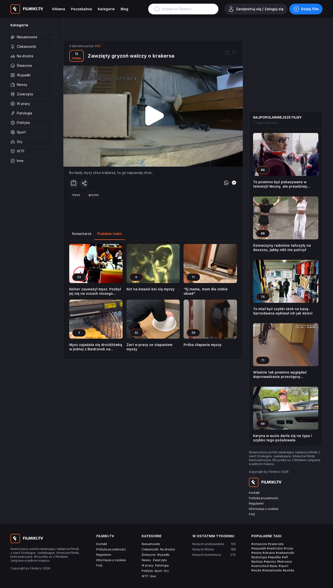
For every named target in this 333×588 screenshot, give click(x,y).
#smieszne (259, 544)
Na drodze (167, 549)
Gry (166, 571)
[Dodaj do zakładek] (227, 53)
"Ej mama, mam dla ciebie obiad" (206, 291)
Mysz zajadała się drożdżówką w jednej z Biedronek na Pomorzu (95, 347)
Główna (58, 9)
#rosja (288, 548)
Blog (124, 9)
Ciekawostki (150, 549)
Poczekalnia (81, 9)
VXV (98, 46)
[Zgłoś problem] (234, 53)
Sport (158, 571)
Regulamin (256, 503)
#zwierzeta (276, 544)
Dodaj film (310, 9)
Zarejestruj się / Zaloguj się (260, 9)
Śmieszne (149, 555)
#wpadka (274, 557)
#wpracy (270, 561)
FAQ (252, 514)
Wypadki (163, 555)
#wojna (256, 553)
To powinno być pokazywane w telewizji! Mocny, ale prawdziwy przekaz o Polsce (280, 184)
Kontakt (254, 493)
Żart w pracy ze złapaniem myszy (149, 347)
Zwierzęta (160, 560)
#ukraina (269, 553)
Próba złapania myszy (203, 345)
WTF (145, 576)
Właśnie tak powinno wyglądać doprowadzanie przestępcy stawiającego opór (280, 374)
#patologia (259, 557)
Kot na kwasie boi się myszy (151, 289)
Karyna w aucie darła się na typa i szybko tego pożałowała (282, 438)
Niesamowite (151, 544)
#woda (256, 570)
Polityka (147, 571)
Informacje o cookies (264, 509)
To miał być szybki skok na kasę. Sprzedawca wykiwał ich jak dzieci (283, 311)
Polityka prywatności (263, 498)
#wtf (285, 557)
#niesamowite (272, 570)
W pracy (148, 565)
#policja (257, 561)
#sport (283, 566)
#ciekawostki (285, 553)
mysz (76, 195)
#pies (274, 566)
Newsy (146, 560)
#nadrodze (275, 548)
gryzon (93, 195)
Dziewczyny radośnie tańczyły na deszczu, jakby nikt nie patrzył (282, 247)
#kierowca (284, 561)
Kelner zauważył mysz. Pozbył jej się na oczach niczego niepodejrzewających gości (95, 291)
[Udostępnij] (84, 183)
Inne (153, 576)
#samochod (260, 566)
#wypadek (258, 548)
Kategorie (106, 9)
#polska (288, 570)
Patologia (162, 565)
